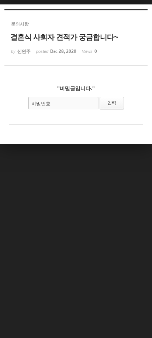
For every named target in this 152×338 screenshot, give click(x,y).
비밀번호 (41, 103)
